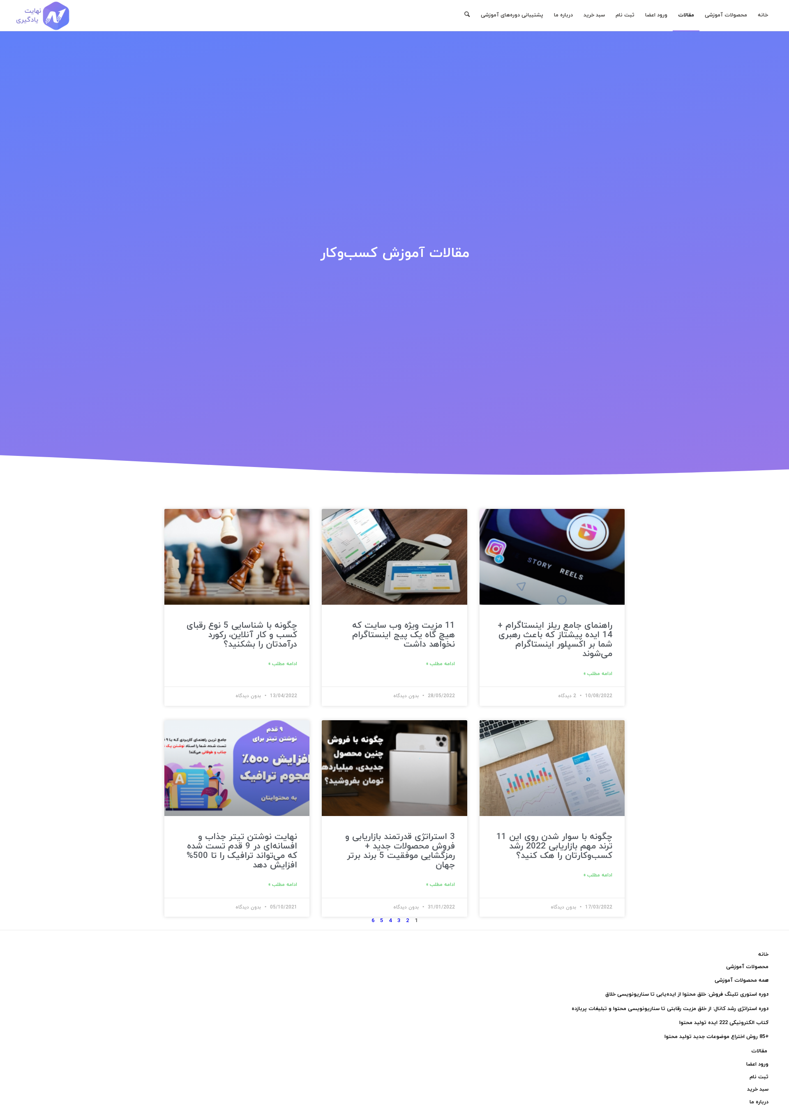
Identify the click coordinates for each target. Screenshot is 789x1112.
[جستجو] (467, 15)
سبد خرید (757, 1089)
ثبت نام (759, 1077)
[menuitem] (762, 15)
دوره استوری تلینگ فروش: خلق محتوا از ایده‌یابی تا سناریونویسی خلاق (686, 994)
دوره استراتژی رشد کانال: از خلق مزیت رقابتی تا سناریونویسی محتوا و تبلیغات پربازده (670, 1009)
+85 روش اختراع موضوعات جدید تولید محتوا (716, 1036)
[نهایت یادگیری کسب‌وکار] (43, 15)
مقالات (759, 1051)
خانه (763, 954)
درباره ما (759, 1102)
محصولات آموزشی (747, 967)
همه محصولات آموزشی (741, 980)
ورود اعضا (757, 1064)
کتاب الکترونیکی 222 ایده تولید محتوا (723, 1022)
